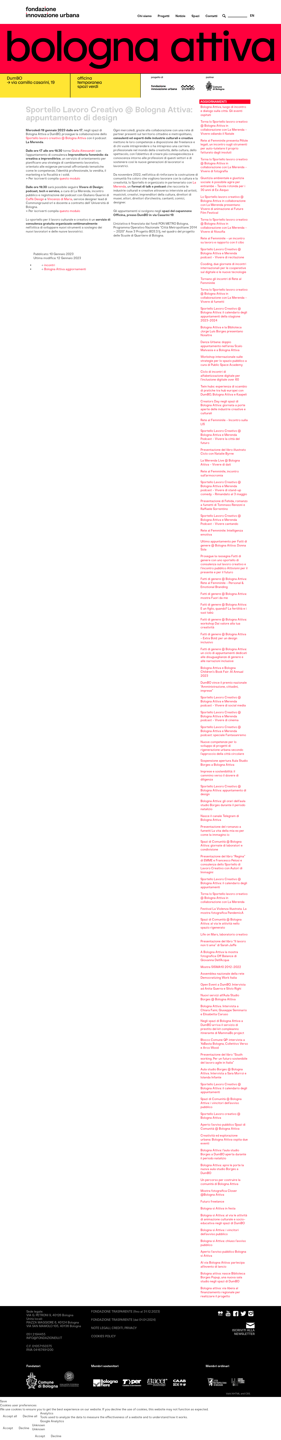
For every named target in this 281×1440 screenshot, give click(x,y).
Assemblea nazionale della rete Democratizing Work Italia (222, 975)
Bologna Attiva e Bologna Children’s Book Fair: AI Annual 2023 (222, 672)
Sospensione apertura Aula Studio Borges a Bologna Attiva (224, 762)
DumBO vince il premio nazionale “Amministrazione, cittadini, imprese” (224, 686)
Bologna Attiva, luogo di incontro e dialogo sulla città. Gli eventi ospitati (223, 111)
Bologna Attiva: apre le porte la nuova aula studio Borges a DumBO (222, 1169)
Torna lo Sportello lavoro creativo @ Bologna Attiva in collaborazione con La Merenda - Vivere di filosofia (224, 225)
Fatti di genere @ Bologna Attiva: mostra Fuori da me (224, 596)
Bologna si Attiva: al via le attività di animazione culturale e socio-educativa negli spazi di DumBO (224, 1219)
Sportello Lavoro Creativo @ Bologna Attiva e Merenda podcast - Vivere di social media (223, 701)
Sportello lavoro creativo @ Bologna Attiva (56, 138)
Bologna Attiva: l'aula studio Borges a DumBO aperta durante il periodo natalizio (223, 1154)
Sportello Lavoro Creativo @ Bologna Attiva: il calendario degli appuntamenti (224, 883)
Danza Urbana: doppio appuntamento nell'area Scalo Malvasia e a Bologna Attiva (221, 346)
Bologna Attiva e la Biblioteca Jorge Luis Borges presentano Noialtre (222, 331)
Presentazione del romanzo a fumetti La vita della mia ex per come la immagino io (222, 831)
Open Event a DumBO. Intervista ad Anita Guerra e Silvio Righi (223, 986)
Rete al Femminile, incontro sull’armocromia (220, 473)
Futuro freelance (212, 1201)
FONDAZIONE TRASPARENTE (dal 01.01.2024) (123, 1320)
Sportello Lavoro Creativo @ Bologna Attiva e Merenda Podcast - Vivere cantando (221, 520)
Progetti (163, 16)
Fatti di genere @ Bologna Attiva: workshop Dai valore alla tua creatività (224, 623)
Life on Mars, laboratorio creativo (224, 934)
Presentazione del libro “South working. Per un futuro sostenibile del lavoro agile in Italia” (224, 1058)
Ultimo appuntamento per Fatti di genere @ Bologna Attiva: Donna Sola (224, 545)
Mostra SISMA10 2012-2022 (221, 967)
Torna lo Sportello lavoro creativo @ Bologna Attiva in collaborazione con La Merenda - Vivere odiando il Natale (224, 127)
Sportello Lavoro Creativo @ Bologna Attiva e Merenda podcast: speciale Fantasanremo (223, 731)
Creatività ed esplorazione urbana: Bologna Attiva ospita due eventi (224, 1139)
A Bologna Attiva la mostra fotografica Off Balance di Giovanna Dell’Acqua (219, 956)
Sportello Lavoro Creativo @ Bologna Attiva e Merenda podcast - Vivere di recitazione (222, 253)
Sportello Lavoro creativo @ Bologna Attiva (220, 1116)
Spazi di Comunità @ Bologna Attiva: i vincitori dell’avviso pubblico (221, 1103)
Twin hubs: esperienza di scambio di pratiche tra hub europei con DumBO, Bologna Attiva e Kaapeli (224, 390)
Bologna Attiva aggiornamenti (64, 269)
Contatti (211, 16)
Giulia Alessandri (83, 150)
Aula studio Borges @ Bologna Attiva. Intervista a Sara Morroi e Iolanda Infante (223, 1073)
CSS (247, 1393)
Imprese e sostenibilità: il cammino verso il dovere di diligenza (220, 775)
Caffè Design (35, 199)
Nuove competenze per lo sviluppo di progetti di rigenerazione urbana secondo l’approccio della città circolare (222, 748)
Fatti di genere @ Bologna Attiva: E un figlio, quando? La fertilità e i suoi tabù (224, 608)
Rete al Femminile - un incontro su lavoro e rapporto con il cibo (223, 240)
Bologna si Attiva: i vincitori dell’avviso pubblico (220, 1232)
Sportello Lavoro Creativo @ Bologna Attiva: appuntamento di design (223, 790)
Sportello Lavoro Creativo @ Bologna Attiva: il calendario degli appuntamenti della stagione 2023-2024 (224, 314)
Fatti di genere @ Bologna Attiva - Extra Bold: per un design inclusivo (223, 638)
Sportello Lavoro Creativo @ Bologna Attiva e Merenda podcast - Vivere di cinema (221, 716)
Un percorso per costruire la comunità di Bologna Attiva (220, 1182)
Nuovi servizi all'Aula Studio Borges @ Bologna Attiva (220, 997)
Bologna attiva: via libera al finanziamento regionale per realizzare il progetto (220, 1292)
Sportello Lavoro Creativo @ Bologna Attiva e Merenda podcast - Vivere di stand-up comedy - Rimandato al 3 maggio (224, 488)
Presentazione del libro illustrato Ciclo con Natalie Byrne (223, 452)
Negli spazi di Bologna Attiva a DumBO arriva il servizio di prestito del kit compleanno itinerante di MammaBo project (222, 1027)
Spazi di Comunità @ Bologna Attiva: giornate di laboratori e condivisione (222, 845)
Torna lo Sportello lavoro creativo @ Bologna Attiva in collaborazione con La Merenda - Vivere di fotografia (224, 165)
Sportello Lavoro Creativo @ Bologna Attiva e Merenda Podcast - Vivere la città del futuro (221, 436)
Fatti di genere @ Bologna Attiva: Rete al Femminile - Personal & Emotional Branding (224, 583)
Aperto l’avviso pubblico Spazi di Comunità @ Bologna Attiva (223, 1126)
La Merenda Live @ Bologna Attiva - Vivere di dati (220, 462)
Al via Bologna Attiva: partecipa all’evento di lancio (223, 1264)
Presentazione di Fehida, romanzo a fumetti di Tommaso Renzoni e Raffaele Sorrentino (224, 505)
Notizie (180, 16)
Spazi (195, 16)
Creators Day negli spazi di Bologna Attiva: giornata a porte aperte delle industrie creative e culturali (223, 407)
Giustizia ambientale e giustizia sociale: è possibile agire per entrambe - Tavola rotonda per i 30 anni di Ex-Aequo (223, 184)
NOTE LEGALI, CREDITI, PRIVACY (114, 1328)
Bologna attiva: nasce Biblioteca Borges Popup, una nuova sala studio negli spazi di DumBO (223, 1277)
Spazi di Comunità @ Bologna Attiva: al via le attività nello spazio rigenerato (221, 923)
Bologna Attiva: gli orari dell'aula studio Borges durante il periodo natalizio (223, 805)
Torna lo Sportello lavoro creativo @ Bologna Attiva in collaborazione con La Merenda (224, 898)
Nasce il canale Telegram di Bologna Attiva (220, 818)
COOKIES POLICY (103, 1336)
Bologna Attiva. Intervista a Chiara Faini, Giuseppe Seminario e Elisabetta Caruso (224, 1010)
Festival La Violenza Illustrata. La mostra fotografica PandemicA (224, 911)
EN (252, 15)
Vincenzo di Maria (59, 199)
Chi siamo (144, 16)
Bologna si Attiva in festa (218, 1208)
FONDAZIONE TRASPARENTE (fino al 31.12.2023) (125, 1311)
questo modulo (69, 178)
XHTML (236, 1393)
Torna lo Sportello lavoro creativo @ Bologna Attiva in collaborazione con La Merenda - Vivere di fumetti (224, 295)
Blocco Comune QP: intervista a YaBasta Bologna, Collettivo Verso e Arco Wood (224, 1044)
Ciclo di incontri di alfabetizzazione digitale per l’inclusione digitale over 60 (220, 376)
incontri (49, 265)
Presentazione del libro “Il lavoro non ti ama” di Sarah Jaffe (223, 943)
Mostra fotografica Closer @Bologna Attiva (219, 1193)
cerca (224, 16)
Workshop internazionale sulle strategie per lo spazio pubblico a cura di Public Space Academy (224, 361)
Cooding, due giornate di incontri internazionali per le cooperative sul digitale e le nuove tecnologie (223, 268)
